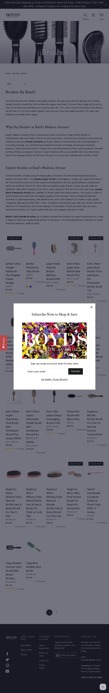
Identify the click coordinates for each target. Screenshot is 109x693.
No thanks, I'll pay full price (54, 379)
